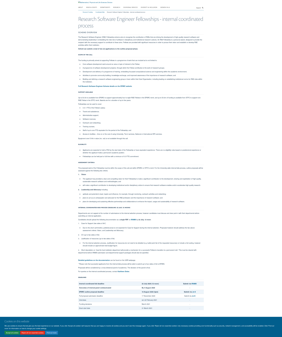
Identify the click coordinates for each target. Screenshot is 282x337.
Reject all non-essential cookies (33, 333)
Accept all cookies (12, 333)
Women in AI (165, 7)
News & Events (91, 7)
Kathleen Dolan (123, 271)
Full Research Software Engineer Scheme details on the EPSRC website (105, 86)
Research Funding (88, 12)
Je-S (193, 296)
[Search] (202, 7)
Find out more (52, 333)
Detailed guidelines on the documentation (94, 260)
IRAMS (133, 219)
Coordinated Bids (100, 12)
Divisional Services (130, 7)
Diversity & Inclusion (149, 7)
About (80, 7)
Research (116, 7)
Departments (105, 7)
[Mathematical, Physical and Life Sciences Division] (95, 2)
